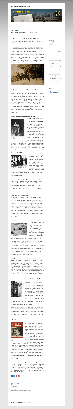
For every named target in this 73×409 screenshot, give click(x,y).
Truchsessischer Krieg (15, 386)
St (50, 76)
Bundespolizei (57, 58)
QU (50, 73)
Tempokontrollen (52, 78)
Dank (24, 403)
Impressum (16, 403)
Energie (59, 61)
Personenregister (52, 40)
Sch (17, 390)
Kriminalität (25, 390)
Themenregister (51, 43)
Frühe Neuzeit (20, 390)
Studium (53, 76)
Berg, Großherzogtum (15, 383)
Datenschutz (20, 403)
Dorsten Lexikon (14, 5)
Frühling (53, 63)
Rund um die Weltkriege (53, 41)
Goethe (50, 66)
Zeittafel (50, 44)
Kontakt (12, 403)
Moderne (29, 390)
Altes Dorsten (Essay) (15, 384)
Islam (60, 66)
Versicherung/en (52, 81)
